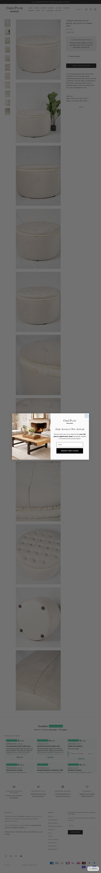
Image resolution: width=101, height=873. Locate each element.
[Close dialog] (86, 416)
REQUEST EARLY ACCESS (70, 451)
